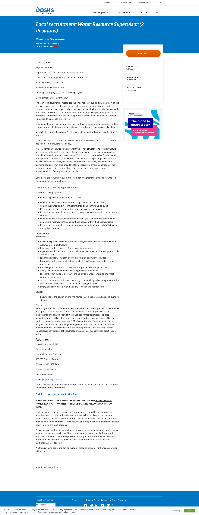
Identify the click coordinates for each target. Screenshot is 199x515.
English (42, 505)
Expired (143, 53)
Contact (158, 2)
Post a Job (127, 2)
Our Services (124, 12)
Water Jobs (100, 12)
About (158, 12)
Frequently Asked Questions (114, 500)
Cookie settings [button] (174, 510)
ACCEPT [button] (189, 511)
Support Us (143, 2)
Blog (144, 12)
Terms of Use (78, 500)
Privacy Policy (92, 500)
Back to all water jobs (47, 467)
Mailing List (110, 2)
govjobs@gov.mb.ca (52, 379)
